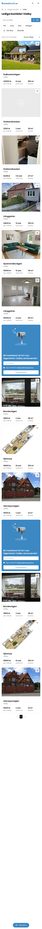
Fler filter (10, 31)
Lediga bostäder (13, 9)
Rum (19, 26)
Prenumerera (21, 372)
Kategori (29, 26)
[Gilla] (37, 44)
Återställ (20, 31)
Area (12, 26)
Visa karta (23, 925)
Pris (4, 26)
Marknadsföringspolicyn (25, 368)
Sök (37, 20)
